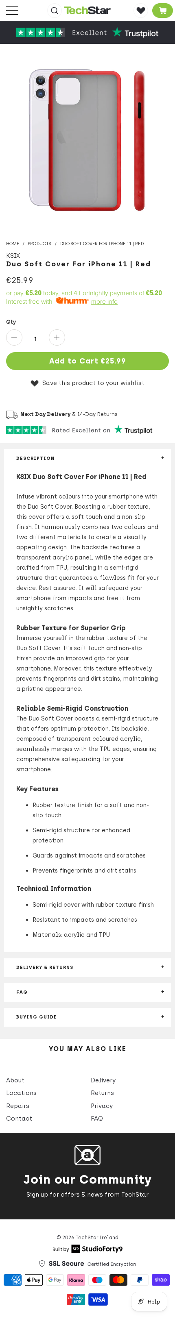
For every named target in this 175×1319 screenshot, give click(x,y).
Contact (19, 1118)
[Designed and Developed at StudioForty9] (87, 1251)
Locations (21, 1093)
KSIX (13, 255)
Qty (11, 322)
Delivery (103, 1080)
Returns (102, 1093)
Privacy (102, 1106)
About (15, 1080)
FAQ (97, 1118)
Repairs (17, 1106)
